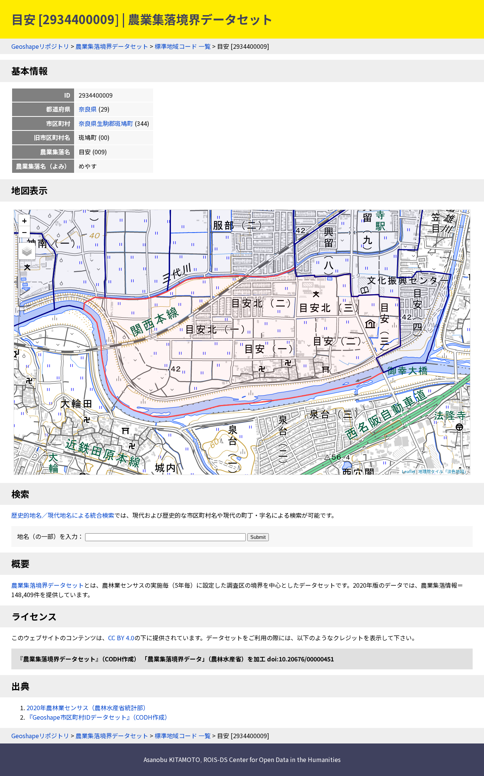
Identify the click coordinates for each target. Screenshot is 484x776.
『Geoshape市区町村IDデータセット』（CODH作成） (98, 717)
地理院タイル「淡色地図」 (443, 471)
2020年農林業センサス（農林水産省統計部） (87, 707)
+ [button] (24, 220)
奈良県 (88, 108)
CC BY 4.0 (121, 637)
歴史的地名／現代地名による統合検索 (62, 515)
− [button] (24, 231)
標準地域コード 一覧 (183, 46)
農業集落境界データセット (112, 46)
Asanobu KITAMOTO (172, 759)
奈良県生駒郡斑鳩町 (106, 123)
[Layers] (27, 251)
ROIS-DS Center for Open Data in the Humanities (272, 759)
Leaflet (409, 471)
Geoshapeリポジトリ (40, 46)
